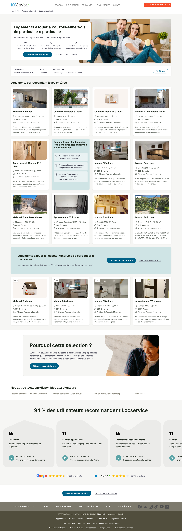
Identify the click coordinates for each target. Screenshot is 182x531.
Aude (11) (15, 11)
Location (58, 5)
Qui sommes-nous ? (24, 506)
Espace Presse (63, 506)
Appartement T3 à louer (67, 217)
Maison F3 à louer (22, 111)
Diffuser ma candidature (44, 366)
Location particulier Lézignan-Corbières (29, 393)
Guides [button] (116, 5)
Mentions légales (88, 506)
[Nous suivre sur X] (145, 506)
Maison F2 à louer (104, 163)
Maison (72, 519)
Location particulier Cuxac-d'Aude (67, 393)
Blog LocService (69, 523)
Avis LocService (84, 523)
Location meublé (102, 519)
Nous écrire (124, 506)
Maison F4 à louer (145, 163)
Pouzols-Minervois (29, 11)
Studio (80, 519)
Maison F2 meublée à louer (27, 217)
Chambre (89, 519)
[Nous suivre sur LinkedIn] (167, 506)
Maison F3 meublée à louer (150, 111)
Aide (108, 506)
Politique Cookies (105, 528)
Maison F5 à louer (104, 301)
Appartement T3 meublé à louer (27, 164)
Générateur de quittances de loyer (106, 523)
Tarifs (45, 506)
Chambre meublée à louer (68, 111)
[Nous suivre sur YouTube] (161, 506)
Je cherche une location (37, 54)
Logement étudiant (118, 519)
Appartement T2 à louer (148, 301)
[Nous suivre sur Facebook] (139, 506)
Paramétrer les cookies (124, 528)
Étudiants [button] (87, 5)
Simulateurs (103, 5)
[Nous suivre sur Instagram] (150, 506)
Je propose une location (66, 54)
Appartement (61, 519)
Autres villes (138, 393)
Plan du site (101, 514)
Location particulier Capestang (106, 393)
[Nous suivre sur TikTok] (156, 506)
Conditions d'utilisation (58, 528)
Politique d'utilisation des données (83, 528)
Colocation (72, 5)
